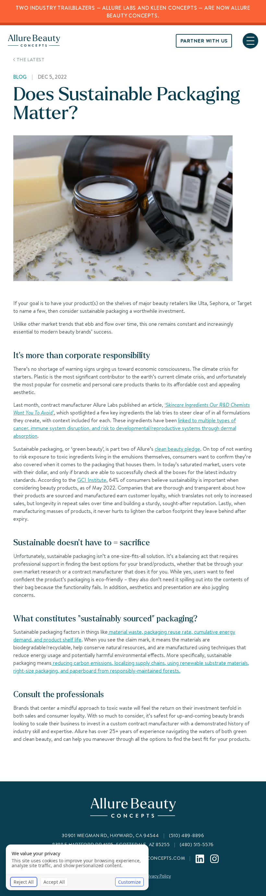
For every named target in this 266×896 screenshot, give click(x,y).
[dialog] (77, 867)
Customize (129, 882)
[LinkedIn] (200, 859)
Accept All (54, 882)
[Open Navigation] (250, 41)
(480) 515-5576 (197, 844)
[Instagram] (214, 859)
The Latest (31, 59)
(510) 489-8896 (186, 835)
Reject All (24, 882)
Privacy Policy (158, 876)
